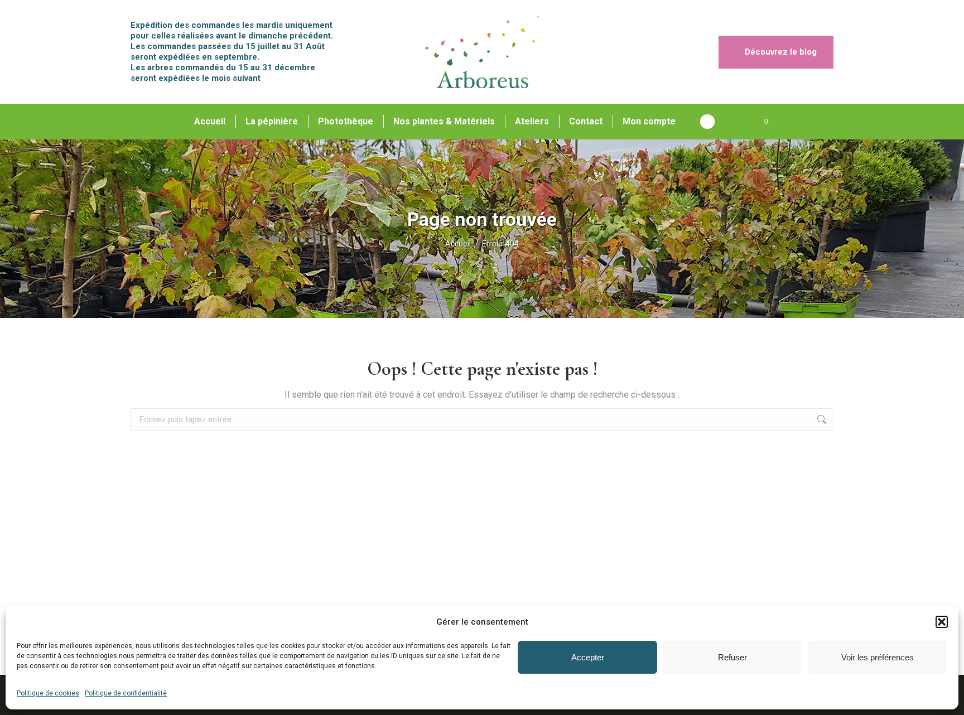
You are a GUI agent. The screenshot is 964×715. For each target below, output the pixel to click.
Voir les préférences (877, 657)
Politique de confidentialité (126, 693)
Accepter (587, 657)
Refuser (732, 657)
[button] (941, 621)
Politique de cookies (48, 693)
